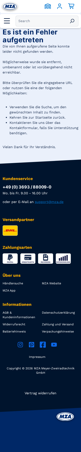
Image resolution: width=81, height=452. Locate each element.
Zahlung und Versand (58, 324)
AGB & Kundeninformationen (19, 315)
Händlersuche (13, 283)
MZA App (9, 290)
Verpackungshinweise (58, 331)
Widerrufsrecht (14, 324)
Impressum (37, 357)
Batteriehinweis (14, 331)
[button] (6, 21)
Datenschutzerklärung (58, 312)
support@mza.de (49, 202)
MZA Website (51, 283)
